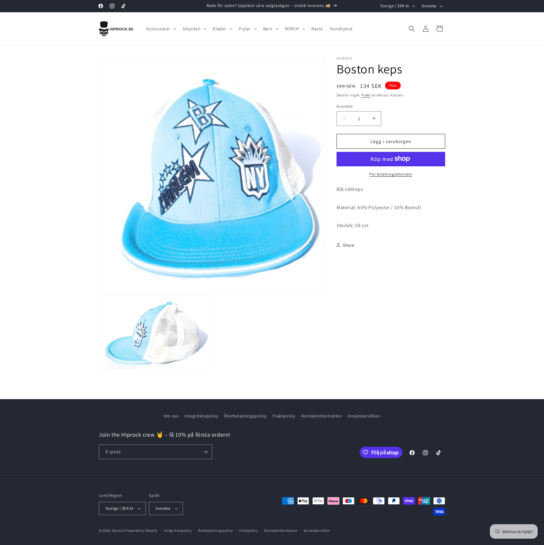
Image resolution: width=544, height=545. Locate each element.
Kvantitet (345, 106)
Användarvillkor (364, 416)
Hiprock (119, 530)
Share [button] (348, 245)
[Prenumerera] (205, 452)
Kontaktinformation (321, 416)
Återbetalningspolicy (245, 416)
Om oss (171, 416)
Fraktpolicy (284, 416)
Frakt (366, 95)
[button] (160, 28)
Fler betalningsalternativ (390, 173)
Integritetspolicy (201, 416)
